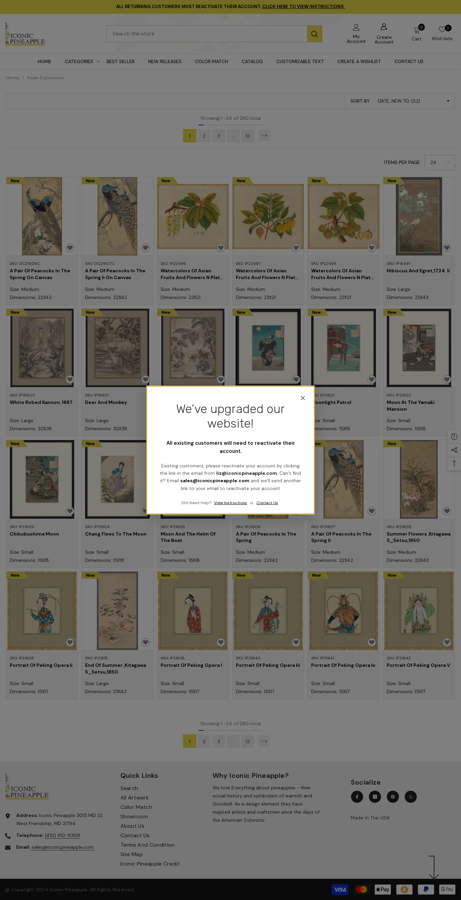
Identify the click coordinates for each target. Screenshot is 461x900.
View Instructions (230, 503)
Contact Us (267, 503)
